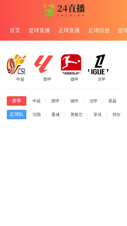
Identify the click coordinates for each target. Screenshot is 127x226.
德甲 (74, 101)
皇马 (97, 114)
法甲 (93, 101)
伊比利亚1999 (54, 207)
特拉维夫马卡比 (57, 186)
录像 (116, 190)
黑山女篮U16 (90, 128)
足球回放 (99, 30)
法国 (37, 114)
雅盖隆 (43, 216)
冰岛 (64, 128)
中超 (37, 101)
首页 (14, 30)
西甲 (55, 101)
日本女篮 (41, 128)
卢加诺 (43, 195)
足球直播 (69, 30)
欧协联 (8, 194)
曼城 (55, 114)
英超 (112, 101)
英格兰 (76, 114)
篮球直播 (39, 30)
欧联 (6, 215)
